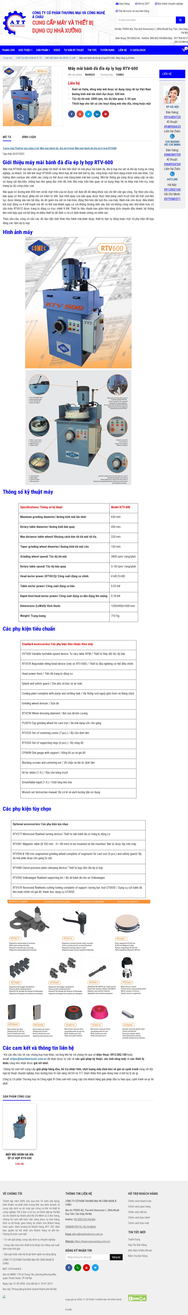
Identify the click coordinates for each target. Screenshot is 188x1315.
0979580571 (172, 199)
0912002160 (172, 189)
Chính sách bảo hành (139, 1217)
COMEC (120, 74)
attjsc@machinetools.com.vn (28, 1059)
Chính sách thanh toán (139, 1201)
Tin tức (92, 50)
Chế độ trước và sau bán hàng (133, 11)
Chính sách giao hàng (139, 1206)
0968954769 (172, 164)
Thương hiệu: (107, 74)
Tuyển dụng (107, 50)
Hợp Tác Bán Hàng (137, 1244)
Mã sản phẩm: (75, 74)
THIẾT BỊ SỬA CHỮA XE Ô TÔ (29, 58)
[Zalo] (172, 136)
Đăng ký (116, 1257)
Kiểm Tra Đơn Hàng (137, 1255)
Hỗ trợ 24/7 (143, 3)
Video (57, 50)
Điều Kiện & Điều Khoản (140, 1250)
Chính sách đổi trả (137, 1212)
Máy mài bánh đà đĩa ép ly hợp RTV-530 (20, 1156)
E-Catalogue (138, 50)
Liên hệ (122, 50)
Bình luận (29, 137)
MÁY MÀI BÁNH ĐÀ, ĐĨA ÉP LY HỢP (60, 58)
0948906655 (172, 126)
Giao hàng (124, 3)
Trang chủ (8, 50)
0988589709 (172, 155)
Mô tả (7, 137)
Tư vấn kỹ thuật (74, 50)
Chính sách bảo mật (138, 1223)
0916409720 (172, 117)
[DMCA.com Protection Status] (137, 1297)
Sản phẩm (42, 50)
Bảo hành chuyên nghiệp (170, 3)
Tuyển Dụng (134, 1239)
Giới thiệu (24, 50)
